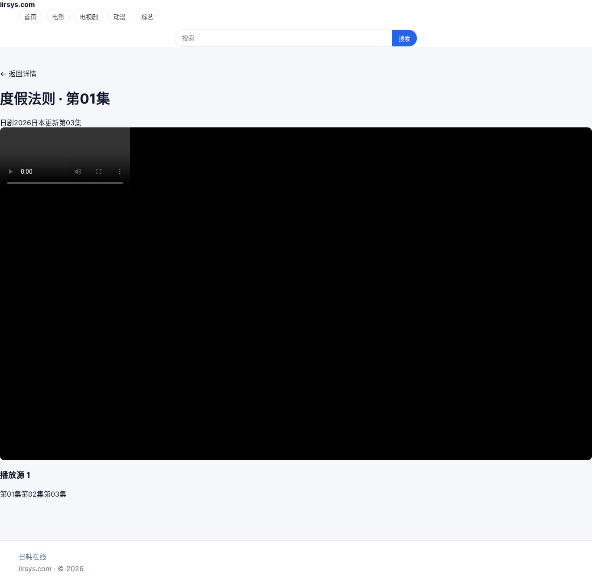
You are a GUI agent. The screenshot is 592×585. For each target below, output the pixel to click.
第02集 (32, 494)
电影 (58, 16)
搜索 (404, 39)
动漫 (120, 16)
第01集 (10, 494)
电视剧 (89, 16)
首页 (30, 16)
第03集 (55, 494)
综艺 (147, 16)
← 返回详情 (18, 73)
